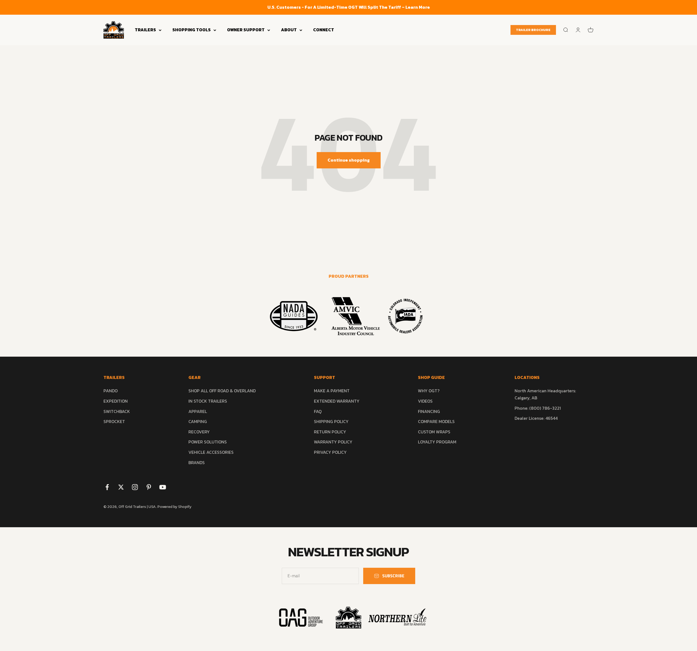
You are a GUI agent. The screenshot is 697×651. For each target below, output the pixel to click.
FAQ (318, 411)
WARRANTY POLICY (333, 442)
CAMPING (197, 421)
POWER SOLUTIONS (207, 442)
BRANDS (196, 462)
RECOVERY (199, 431)
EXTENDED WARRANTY (336, 401)
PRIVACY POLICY (330, 452)
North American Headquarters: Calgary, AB (545, 394)
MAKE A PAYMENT (332, 390)
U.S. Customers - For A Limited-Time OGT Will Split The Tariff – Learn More (348, 7)
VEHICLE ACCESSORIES (211, 452)
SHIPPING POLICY (331, 421)
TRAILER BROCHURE (533, 29)
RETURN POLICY (330, 431)
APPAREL (197, 411)
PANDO (110, 390)
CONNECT (323, 29)
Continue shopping (349, 160)
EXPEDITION (115, 401)
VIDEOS (425, 401)
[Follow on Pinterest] (148, 487)
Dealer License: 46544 (536, 418)
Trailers (145, 29)
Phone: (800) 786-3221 (538, 408)
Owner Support (246, 29)
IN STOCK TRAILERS (207, 401)
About (289, 29)
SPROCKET (114, 421)
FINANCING (429, 411)
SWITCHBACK (116, 411)
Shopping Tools (191, 29)
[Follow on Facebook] (107, 487)
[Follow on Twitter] (121, 487)
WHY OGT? (428, 390)
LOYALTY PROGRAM (437, 442)
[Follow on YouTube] (162, 487)
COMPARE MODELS (436, 421)
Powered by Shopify (174, 507)
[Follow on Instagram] (135, 487)
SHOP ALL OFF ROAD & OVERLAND (222, 390)
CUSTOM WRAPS (434, 431)
